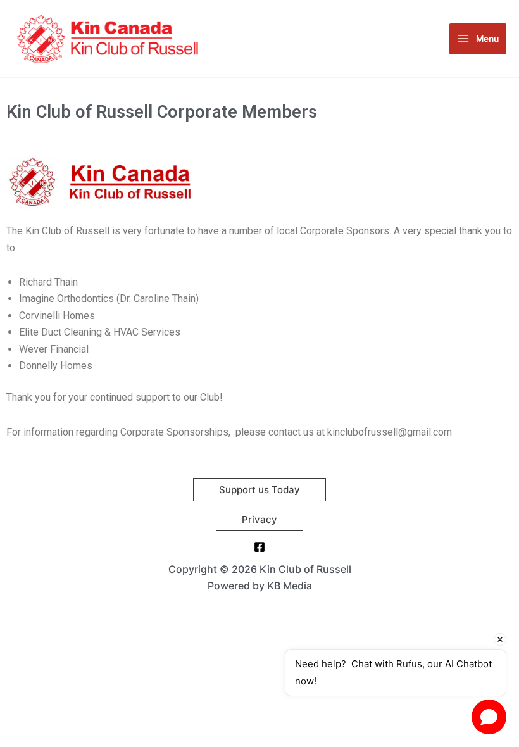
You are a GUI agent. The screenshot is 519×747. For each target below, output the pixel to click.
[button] (259, 489)
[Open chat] (489, 717)
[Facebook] (259, 547)
